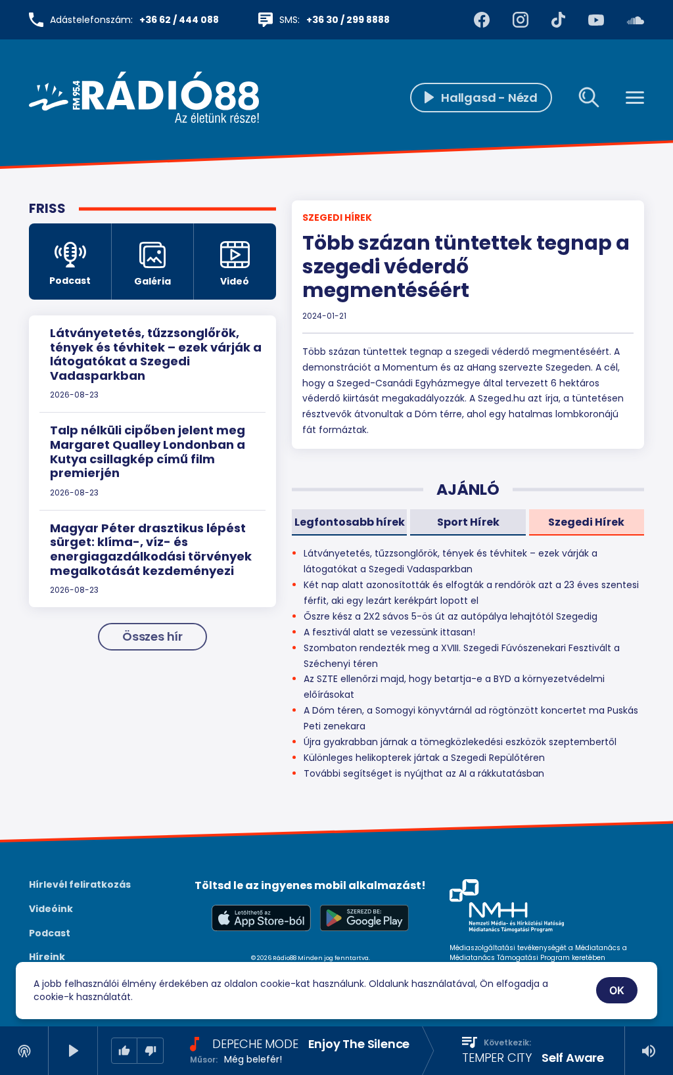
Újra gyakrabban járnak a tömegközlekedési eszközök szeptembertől (460, 741)
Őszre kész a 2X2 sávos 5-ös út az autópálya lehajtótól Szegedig (450, 616)
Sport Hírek (468, 522)
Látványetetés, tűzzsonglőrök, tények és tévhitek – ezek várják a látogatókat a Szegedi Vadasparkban (156, 354)
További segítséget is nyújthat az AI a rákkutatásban (424, 773)
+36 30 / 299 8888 (348, 19)
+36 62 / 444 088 (179, 19)
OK (617, 990)
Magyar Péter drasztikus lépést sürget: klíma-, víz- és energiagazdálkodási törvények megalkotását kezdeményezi (151, 549)
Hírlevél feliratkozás (80, 884)
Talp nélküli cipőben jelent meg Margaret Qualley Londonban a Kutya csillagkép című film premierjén (147, 451)
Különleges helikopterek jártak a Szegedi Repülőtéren (424, 757)
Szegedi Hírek (337, 217)
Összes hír (152, 636)
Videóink (51, 908)
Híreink (47, 956)
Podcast (49, 933)
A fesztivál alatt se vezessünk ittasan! (389, 632)
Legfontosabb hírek (349, 522)
